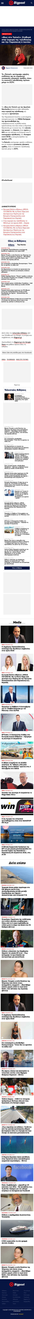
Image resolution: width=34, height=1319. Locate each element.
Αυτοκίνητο (16, 1301)
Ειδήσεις (11, 245)
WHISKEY (20, 1314)
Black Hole (16, 1290)
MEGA (4, 359)
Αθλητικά (15, 1299)
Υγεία (14, 1303)
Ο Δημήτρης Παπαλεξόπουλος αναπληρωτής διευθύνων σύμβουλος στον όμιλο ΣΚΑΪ (14, 250)
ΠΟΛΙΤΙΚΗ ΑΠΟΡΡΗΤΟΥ (25, 1310)
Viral (25, 1293)
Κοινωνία (4, 1299)
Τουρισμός (26, 1297)
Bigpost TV (27, 1299)
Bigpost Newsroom (12, 68)
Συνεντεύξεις (5, 1301)
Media (7, 29)
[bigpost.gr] (17, 3)
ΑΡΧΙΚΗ (3, 29)
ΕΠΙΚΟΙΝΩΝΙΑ (17, 1311)
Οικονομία (5, 1295)
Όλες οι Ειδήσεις (17, 568)
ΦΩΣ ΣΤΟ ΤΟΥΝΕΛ (22, 359)
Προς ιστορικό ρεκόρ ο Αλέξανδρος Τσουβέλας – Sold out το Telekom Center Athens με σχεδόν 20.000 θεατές (16, 284)
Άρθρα (4, 1303)
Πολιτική (4, 1293)
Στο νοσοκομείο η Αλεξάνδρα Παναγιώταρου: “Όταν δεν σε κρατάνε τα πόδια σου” (16, 264)
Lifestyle (15, 1295)
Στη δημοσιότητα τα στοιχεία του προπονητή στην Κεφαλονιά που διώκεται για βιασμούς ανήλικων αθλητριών (15, 270)
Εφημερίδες (27, 1301)
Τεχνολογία (27, 1290)
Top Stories (21, 245)
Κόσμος (4, 1297)
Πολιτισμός (27, 1295)
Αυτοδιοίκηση (16, 1297)
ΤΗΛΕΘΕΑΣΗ (11, 359)
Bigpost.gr (18, 338)
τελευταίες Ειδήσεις (19, 333)
